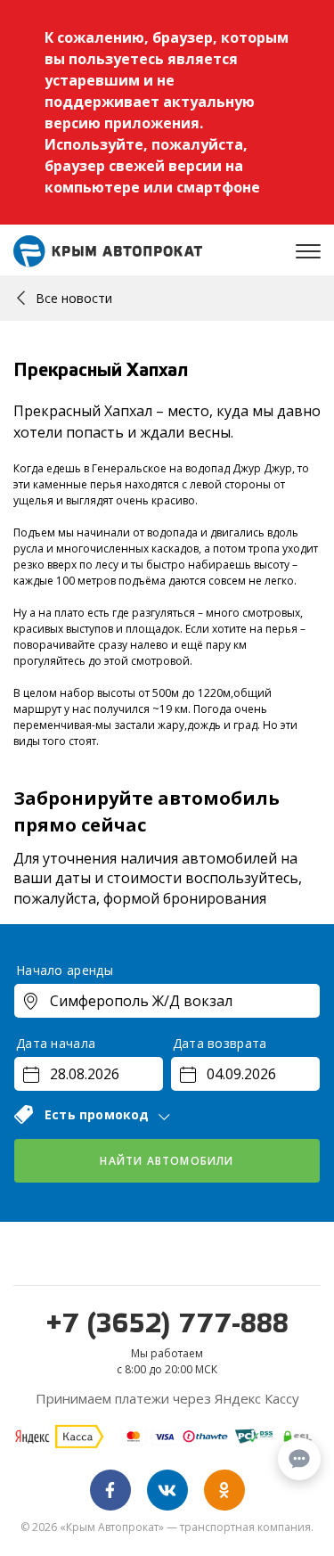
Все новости (74, 298)
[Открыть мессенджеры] (299, 1458)
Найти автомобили (166, 1160)
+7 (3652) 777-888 (167, 1325)
